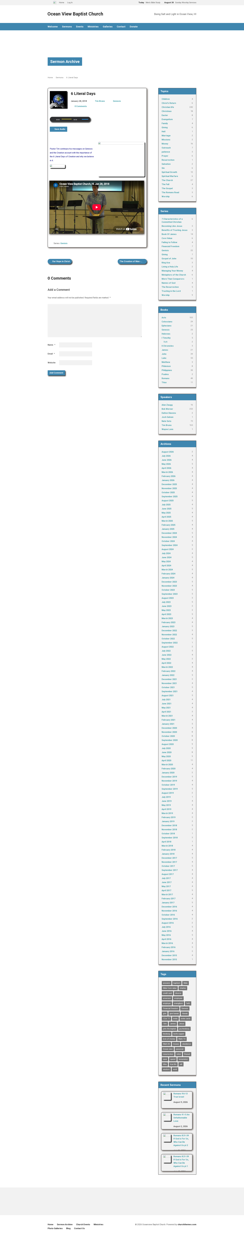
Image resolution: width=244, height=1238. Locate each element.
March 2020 (167, 764)
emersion (167, 998)
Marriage (166, 135)
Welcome (53, 27)
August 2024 (168, 549)
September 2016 (170, 919)
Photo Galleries (55, 1228)
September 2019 (170, 789)
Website (52, 362)
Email (51, 354)
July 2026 (166, 456)
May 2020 (166, 756)
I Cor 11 (166, 1018)
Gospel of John (169, 258)
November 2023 (169, 586)
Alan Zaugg (167, 405)
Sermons (67, 27)
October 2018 (168, 833)
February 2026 (168, 476)
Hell (163, 131)
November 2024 (169, 537)
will (181, 1064)
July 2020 (166, 748)
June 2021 (166, 703)
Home (50, 77)
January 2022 (168, 675)
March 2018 (167, 846)
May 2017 (166, 886)
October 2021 (168, 687)
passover (180, 1049)
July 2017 (166, 878)
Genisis (63, 243)
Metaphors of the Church (174, 275)
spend (172, 1059)
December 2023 (169, 582)
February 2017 (168, 898)
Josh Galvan (167, 417)
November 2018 (169, 829)
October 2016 (168, 915)
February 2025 (168, 525)
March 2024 (167, 569)
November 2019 (169, 781)
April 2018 (166, 842)
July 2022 (166, 651)
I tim (165, 1024)
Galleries (107, 27)
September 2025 (170, 496)
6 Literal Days (72, 77)
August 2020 (168, 744)
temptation (183, 1059)
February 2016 (168, 947)
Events (79, 27)
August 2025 (168, 500)
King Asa (166, 262)
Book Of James (169, 234)
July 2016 (166, 927)
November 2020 (169, 732)
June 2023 (166, 606)
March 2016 (167, 943)
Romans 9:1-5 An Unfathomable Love (181, 1117)
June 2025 (166, 509)
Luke (164, 358)
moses (176, 1044)
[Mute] (80, 119)
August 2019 (168, 793)
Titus (164, 382)
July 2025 (166, 504)
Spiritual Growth (169, 172)
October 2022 (168, 638)
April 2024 (166, 565)
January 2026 (168, 480)
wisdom (166, 1069)
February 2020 (168, 768)
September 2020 (170, 740)
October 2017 (168, 866)
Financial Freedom (170, 246)
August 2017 (168, 874)
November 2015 (169, 959)
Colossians (167, 321)
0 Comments (81, 106)
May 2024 (166, 561)
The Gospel (167, 188)
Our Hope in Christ (61, 261)
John (164, 354)
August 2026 (168, 452)
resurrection (168, 1054)
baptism (176, 983)
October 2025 (168, 492)
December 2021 (169, 679)
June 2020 (166, 752)
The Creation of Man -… (131, 261)
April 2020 (166, 760)
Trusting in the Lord (171, 291)
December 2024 (169, 533)
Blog (68, 1228)
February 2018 (168, 850)
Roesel (187, 1054)
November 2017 (169, 862)
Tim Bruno (100, 101)
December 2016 (169, 906)
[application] (70, 119)
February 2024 (168, 573)
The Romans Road (170, 192)
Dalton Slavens (169, 413)
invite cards (185, 1018)
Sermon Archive (65, 61)
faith (188, 1003)
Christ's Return (169, 103)
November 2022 (169, 634)
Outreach (166, 148)
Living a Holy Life (170, 266)
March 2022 (167, 667)
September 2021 (170, 691)
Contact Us (79, 1228)
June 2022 (166, 655)
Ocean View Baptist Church (75, 14)
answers (166, 983)
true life (173, 1064)
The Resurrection (170, 287)
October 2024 (168, 541)
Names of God (168, 283)
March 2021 (167, 716)
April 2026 (166, 468)
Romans (165, 378)
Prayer (165, 156)
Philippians (167, 370)
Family (165, 123)
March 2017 (167, 894)
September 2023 (170, 594)
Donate (134, 27)
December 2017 (169, 858)
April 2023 (166, 614)
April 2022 (166, 663)
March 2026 (167, 472)
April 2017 (166, 890)
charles (183, 988)
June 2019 (166, 801)
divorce (178, 993)
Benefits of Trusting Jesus (174, 230)
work (175, 1069)
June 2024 (166, 557)
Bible (186, 983)
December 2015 (169, 955)
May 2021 (166, 708)
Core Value (167, 238)
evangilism (178, 1003)
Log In (70, 2)
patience (166, 152)
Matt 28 (166, 1044)
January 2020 (168, 772)
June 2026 (166, 460)
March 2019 (167, 813)
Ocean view (168, 1049)
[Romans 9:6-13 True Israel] (167, 1098)
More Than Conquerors (173, 279)
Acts (164, 317)
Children (166, 99)
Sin (163, 168)
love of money (169, 1039)
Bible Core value (170, 988)
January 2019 (168, 821)
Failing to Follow (169, 242)
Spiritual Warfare (170, 176)
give (164, 1013)
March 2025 (167, 521)
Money (165, 144)
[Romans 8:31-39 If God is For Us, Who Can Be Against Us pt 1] (167, 1161)
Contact (121, 27)
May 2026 (166, 464)
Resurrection (168, 160)
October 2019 (168, 785)
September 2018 (170, 837)
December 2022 (169, 630)
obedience (186, 1044)
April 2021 (166, 712)
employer (167, 1003)
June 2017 (166, 882)
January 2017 (168, 902)
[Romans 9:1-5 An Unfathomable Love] (167, 1119)
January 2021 (168, 724)
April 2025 (166, 517)
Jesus (181, 1024)
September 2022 (170, 643)
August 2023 (168, 598)
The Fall (165, 184)
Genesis (117, 101)
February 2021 (168, 720)
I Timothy (166, 338)
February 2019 (168, 817)
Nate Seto (166, 421)
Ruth (165, 342)
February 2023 (168, 622)
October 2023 (168, 590)
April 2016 (166, 939)
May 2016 (166, 935)
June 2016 (166, 931)
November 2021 (169, 683)
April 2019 (166, 809)
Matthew (166, 362)
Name (51, 345)
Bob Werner (167, 409)
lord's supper (178, 1034)
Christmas (167, 111)
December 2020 (169, 728)
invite (175, 1018)
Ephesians (166, 326)
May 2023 (166, 610)
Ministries (93, 27)
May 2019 (166, 805)
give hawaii (174, 1013)
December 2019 (169, 777)
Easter (165, 115)
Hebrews (166, 334)
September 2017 (170, 870)
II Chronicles (168, 346)
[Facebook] (195, 26)
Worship (166, 196)
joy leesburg (184, 1029)
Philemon (166, 366)
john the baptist (169, 1029)
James (165, 350)
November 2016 (169, 911)
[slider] (85, 119)
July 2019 (166, 797)
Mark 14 (181, 1039)
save (165, 1059)
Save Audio (59, 129)
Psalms (165, 374)
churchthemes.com (187, 1224)
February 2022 (168, 671)
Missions (166, 139)
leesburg (166, 1034)
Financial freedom (170, 1008)
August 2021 (168, 695)
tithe (165, 1064)
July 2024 (166, 553)
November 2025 (169, 488)
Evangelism (167, 119)
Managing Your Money (172, 271)
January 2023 (168, 626)
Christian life (168, 107)
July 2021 (166, 699)
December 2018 (169, 825)
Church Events (83, 1224)
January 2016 (168, 951)
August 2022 (168, 647)
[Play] (53, 119)
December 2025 (169, 484)
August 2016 (168, 923)
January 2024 (168, 578)
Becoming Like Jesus (172, 226)
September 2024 (170, 545)
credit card (167, 993)
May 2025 (166, 513)
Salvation (166, 164)
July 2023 (166, 602)
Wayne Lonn (167, 429)
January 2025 (168, 529)
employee (178, 998)
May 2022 (166, 659)
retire (179, 1054)
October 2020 (168, 736)
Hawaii (185, 1013)
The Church (167, 180)
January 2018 (168, 854)
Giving (165, 127)
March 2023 (167, 618)
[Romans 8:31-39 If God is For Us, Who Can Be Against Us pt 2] (167, 1140)
